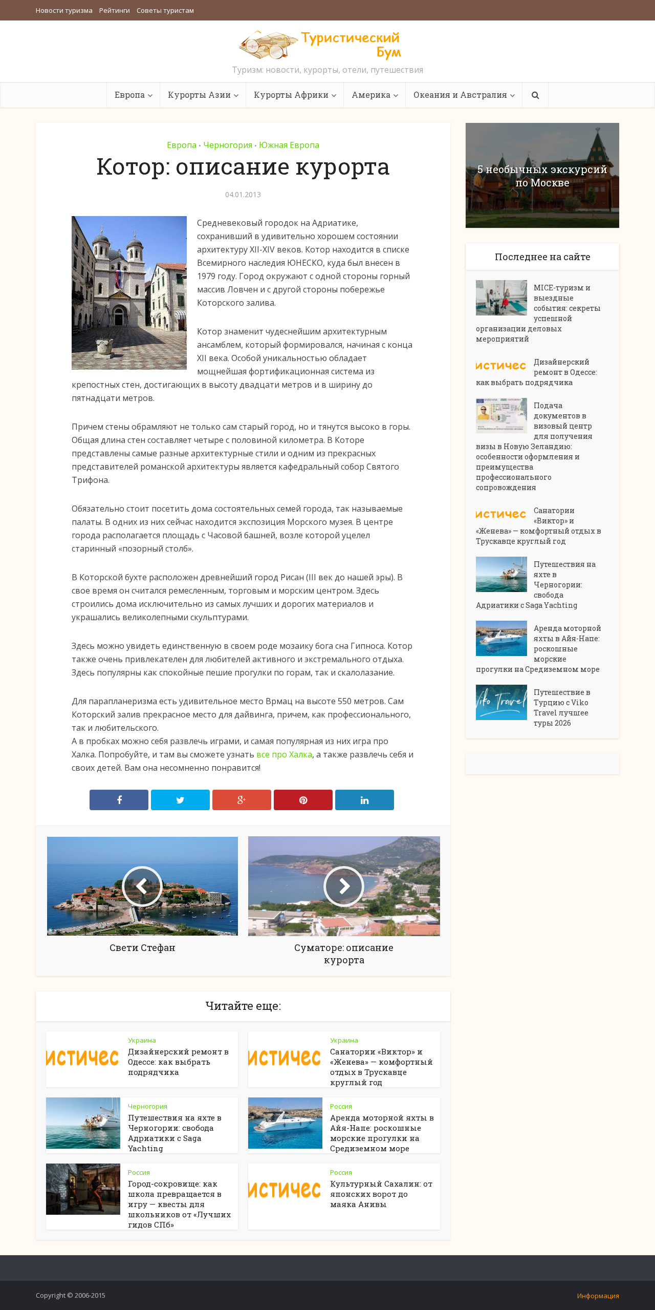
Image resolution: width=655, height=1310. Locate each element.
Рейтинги (114, 10)
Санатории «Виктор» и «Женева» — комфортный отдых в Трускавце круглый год (381, 1066)
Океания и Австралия (460, 94)
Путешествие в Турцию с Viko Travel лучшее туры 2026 (562, 707)
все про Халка (284, 754)
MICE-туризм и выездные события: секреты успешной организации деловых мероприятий (538, 313)
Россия (341, 1106)
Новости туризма (64, 10)
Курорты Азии (199, 94)
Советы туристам (165, 10)
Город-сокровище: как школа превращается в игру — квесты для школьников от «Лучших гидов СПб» (179, 1204)
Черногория (227, 145)
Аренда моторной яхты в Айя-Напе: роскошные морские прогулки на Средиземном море (382, 1132)
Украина (142, 1040)
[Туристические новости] (327, 44)
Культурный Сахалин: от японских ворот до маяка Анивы (381, 1193)
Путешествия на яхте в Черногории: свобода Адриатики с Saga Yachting (175, 1132)
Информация (598, 1295)
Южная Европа (289, 145)
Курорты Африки (291, 94)
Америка (371, 94)
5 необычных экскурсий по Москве (542, 175)
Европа (130, 94)
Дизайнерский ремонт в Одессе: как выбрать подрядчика (178, 1061)
